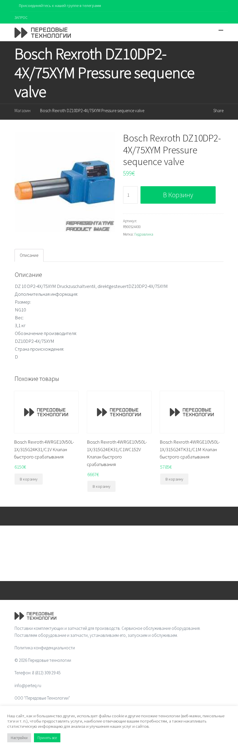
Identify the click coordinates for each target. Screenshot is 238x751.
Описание (29, 255)
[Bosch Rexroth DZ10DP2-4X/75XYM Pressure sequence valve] (65, 182)
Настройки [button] (19, 737)
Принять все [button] (47, 737)
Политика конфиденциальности (45, 647)
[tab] (29, 255)
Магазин (22, 110)
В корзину (178, 194)
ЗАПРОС (21, 17)
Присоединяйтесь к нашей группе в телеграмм (60, 5)
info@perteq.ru (28, 685)
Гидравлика (143, 234)
